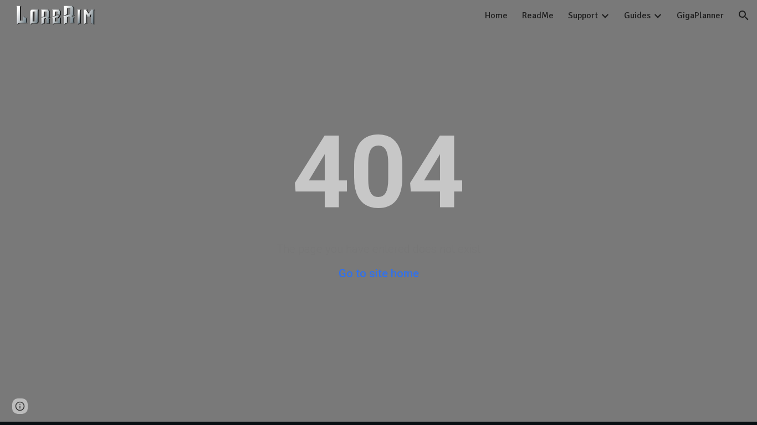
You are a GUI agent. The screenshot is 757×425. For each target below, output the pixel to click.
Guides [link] (637, 15)
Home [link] (496, 15)
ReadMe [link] (538, 15)
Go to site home (379, 273)
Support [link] (583, 15)
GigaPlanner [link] (700, 15)
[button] (743, 15)
